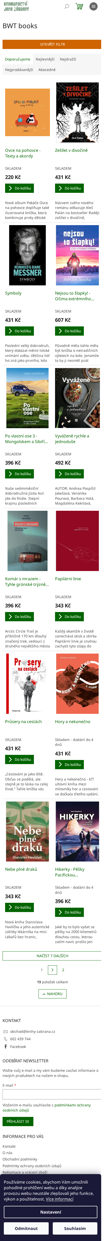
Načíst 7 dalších (52, 955)
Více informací (59, 1199)
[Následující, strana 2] (52, 970)
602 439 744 (20, 1038)
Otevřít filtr (52, 44)
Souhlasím (75, 1228)
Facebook (18, 1046)
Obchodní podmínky (20, 1159)
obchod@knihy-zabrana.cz (32, 1031)
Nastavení (50, 1212)
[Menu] (93, 6)
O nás (7, 1152)
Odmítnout (26, 1228)
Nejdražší (68, 59)
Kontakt (9, 1146)
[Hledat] (67, 6)
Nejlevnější (45, 59)
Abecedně (47, 69)
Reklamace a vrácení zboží (25, 1172)
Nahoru (54, 993)
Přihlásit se (18, 1121)
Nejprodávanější (19, 69)
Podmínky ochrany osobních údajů (32, 1165)
